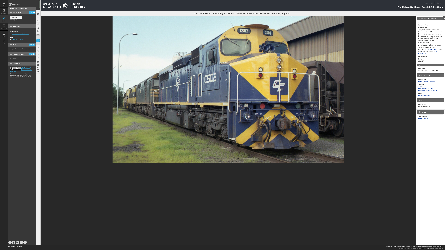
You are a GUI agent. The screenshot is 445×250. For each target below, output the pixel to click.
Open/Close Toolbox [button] (39, 4)
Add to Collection (38, 61)
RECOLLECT (401, 248)
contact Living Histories (420, 246)
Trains (420, 86)
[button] (38, 40)
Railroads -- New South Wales (428, 91)
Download (38, 58)
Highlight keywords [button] (38, 54)
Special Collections (430, 49)
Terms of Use (19, 246)
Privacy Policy (11, 246)
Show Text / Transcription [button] (38, 47)
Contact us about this (38, 65)
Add (31, 12)
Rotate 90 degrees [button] (38, 28)
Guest (431, 3)
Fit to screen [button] (38, 17)
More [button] (4, 44)
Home (4, 5)
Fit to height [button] (38, 24)
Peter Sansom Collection (20, 34)
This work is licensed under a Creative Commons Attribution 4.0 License (21, 69)
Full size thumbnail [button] (38, 14)
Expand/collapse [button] (444, 18)
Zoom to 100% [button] (38, 31)
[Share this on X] (10, 241)
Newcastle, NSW (17, 39)
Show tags (15, 17)
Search (4, 21)
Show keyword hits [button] (38, 51)
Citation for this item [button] (38, 72)
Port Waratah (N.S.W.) (425, 89)
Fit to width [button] (38, 21)
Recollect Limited (422, 248)
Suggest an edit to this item (10, 4)
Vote (16, 4)
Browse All (4, 13)
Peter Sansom (423, 118)
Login (4, 36)
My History (4, 28)
